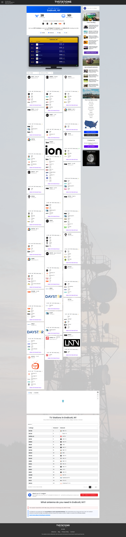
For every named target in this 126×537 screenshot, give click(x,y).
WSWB (30, 475)
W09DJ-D (31, 436)
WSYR (30, 439)
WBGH (30, 453)
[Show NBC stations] (51, 23)
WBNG (30, 442)
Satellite (36, 393)
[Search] (85, 8)
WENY (30, 472)
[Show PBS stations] (64, 23)
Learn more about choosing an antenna (39, 515)
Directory (53, 532)
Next (96, 487)
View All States (91, 135)
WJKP (30, 477)
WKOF (30, 444)
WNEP (30, 447)
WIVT (30, 466)
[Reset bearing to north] (98, 399)
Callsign (31, 428)
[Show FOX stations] (56, 23)
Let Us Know (91, 146)
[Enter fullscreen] (98, 392)
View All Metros (91, 132)
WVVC (30, 483)
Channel (55, 428)
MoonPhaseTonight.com (91, 164)
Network (62, 428)
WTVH (30, 433)
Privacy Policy (65, 532)
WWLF (30, 469)
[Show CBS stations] (47, 23)
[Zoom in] (98, 395)
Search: (30, 424)
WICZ (30, 480)
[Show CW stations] (60, 23)
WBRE (30, 461)
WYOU (30, 455)
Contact (72, 532)
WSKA (30, 464)
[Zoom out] (98, 397)
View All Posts (90, 52)
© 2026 (63, 529)
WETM (30, 450)
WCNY (30, 458)
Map (31, 393)
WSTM (30, 431)
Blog (59, 532)
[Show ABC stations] (43, 23)
